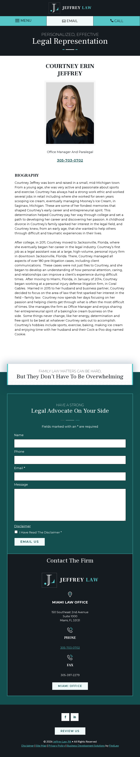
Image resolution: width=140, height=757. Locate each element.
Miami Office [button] (70, 686)
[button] (23, 20)
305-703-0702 (70, 160)
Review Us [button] (70, 731)
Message (21, 484)
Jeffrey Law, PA (62, 741)
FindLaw (114, 745)
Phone (19, 451)
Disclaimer (22, 526)
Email (19, 468)
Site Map (41, 745)
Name (19, 435)
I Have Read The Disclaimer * (40, 532)
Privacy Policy (56, 745)
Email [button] (72, 21)
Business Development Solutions (86, 745)
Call (118, 21)
